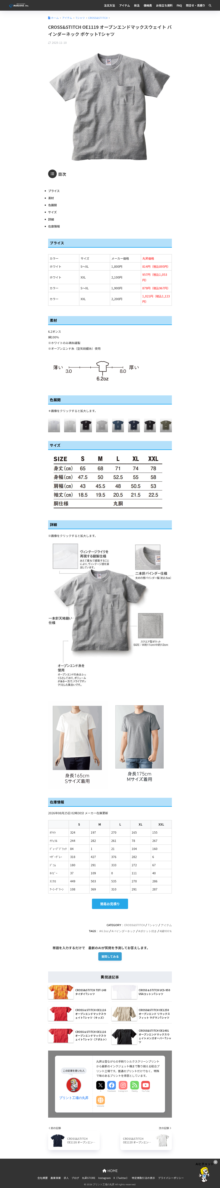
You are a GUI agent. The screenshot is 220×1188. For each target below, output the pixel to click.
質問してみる (110, 956)
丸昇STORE (88, 1178)
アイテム (166, 925)
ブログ (75, 1178)
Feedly (135, 1091)
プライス (54, 191)
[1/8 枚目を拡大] (55, 422)
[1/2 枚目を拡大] (103, 705)
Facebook (111, 1091)
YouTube (146, 1091)
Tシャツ (153, 925)
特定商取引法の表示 (143, 1178)
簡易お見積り (110, 903)
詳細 (51, 219)
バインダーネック (124, 931)
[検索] (208, 5)
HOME (112, 1171)
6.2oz (105, 931)
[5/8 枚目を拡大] (119, 422)
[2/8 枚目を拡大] (71, 422)
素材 (51, 198)
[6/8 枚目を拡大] (135, 422)
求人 (66, 1178)
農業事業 (56, 1178)
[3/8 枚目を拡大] (87, 422)
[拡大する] (167, 547)
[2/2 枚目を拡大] (167, 705)
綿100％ (167, 931)
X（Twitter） (121, 1178)
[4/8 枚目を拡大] (103, 422)
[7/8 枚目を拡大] (151, 422)
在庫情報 (54, 226)
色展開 (52, 205)
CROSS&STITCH (134, 925)
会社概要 (42, 1178)
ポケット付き (148, 931)
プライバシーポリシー (171, 1178)
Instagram (123, 1091)
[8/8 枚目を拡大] (167, 422)
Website (100, 1106)
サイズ (52, 212)
